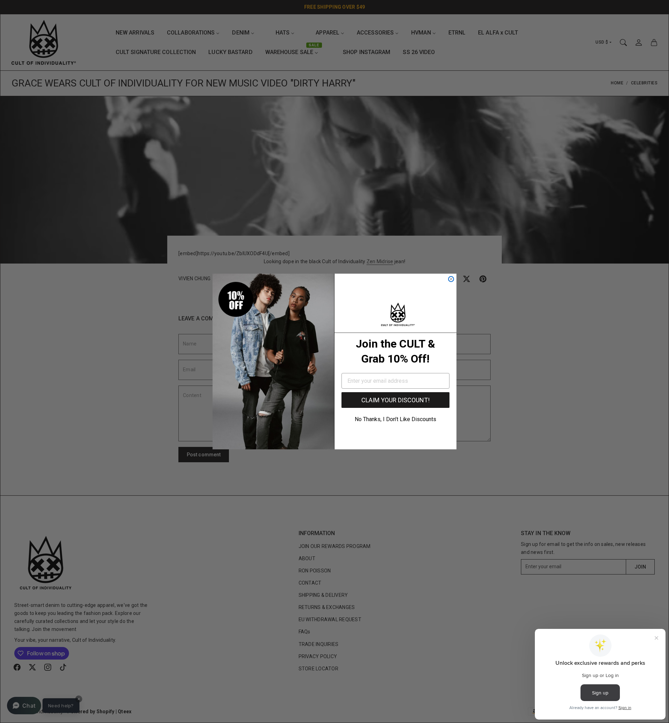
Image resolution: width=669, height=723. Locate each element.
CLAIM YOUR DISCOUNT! (395, 400)
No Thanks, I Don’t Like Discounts (395, 419)
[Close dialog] (451, 279)
